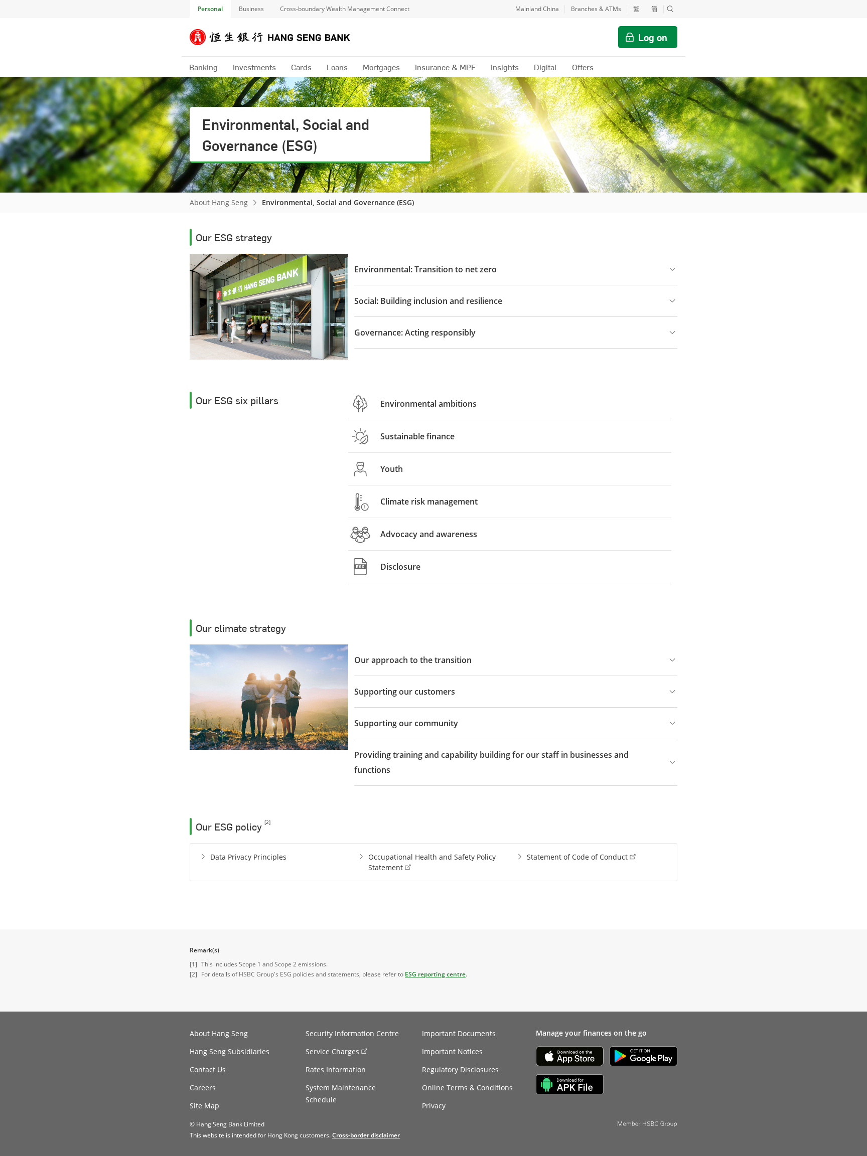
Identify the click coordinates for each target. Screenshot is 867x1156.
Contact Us (208, 1069)
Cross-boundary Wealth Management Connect (344, 9)
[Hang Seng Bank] (277, 37)
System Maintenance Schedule (341, 1093)
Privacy (434, 1105)
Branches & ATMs (596, 9)
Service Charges (332, 1051)
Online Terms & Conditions (467, 1087)
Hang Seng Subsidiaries (229, 1051)
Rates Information (336, 1069)
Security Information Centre (352, 1033)
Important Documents (459, 1033)
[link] (366, 1135)
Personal (210, 9)
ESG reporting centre (435, 974)
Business (251, 9)
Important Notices (452, 1051)
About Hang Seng (219, 202)
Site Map (204, 1105)
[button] (670, 9)
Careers (203, 1087)
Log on (652, 37)
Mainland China (537, 9)
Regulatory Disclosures (460, 1069)
